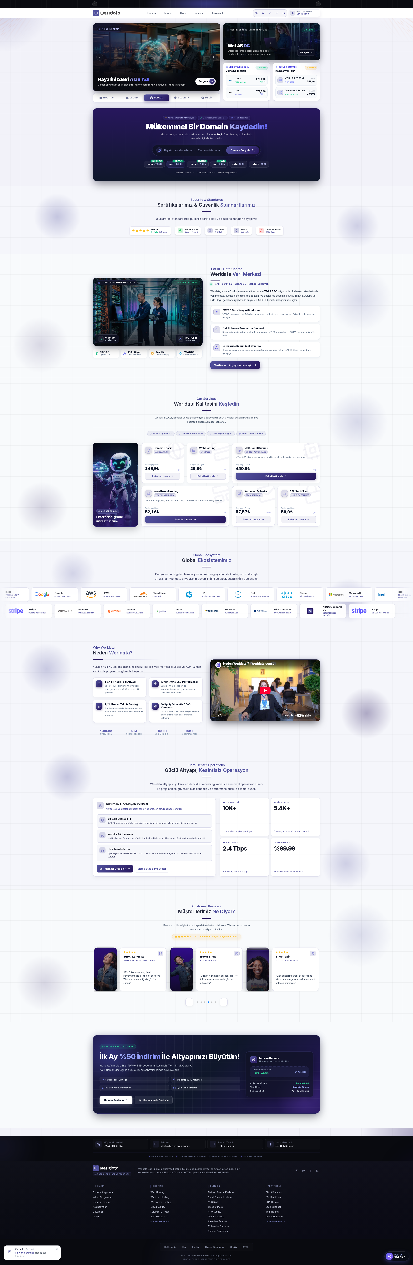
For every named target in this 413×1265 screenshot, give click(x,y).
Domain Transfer (102, 1202)
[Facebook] (310, 1171)
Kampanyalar (100, 1206)
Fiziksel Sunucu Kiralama (221, 1192)
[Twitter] (304, 1171)
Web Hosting (157, 1192)
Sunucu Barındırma (218, 1231)
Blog (184, 1247)
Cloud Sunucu (158, 1206)
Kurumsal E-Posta (160, 1211)
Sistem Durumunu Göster (152, 868)
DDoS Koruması (274, 1192)
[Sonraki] (224, 1002)
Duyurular (98, 1211)
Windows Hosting (160, 1197)
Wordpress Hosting (161, 1202)
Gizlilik (233, 1247)
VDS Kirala (213, 1202)
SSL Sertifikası (273, 1197)
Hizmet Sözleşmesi (214, 1247)
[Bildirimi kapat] (57, 1247)
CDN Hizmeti (272, 1202)
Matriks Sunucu (216, 1216)
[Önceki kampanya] (94, 3)
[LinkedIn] (317, 1171)
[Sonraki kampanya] (318, 3)
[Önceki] (189, 1002)
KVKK (246, 1247)
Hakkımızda (170, 1247)
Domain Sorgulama (103, 1192)
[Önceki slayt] (99, 57)
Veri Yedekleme (274, 1216)
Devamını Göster (159, 1221)
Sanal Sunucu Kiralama (220, 1197)
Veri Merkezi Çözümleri (113, 868)
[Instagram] (297, 1171)
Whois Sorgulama (102, 1197)
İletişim (96, 1216)
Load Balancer (273, 1206)
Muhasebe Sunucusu (219, 1226)
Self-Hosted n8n (159, 1216)
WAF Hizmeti (272, 1211)
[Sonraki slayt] (213, 57)
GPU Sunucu (214, 1211)
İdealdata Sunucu (217, 1221)
